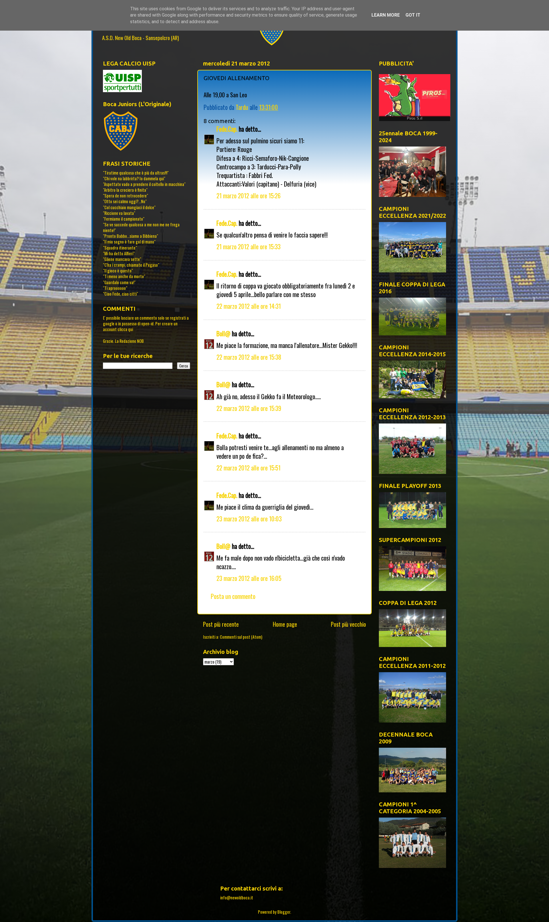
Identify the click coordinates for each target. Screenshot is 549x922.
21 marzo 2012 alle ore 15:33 (248, 246)
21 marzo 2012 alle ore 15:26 (248, 195)
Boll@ (223, 333)
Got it (412, 15)
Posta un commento (233, 596)
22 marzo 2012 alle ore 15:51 (248, 467)
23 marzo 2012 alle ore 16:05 (248, 578)
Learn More (385, 15)
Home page (285, 624)
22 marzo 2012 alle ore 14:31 (248, 305)
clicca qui (125, 329)
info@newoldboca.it (236, 898)
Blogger (283, 912)
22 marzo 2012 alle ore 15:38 (248, 356)
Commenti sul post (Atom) (241, 637)
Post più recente (221, 624)
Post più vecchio (348, 624)
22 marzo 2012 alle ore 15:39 (248, 408)
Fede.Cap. (226, 128)
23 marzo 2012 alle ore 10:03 (249, 518)
